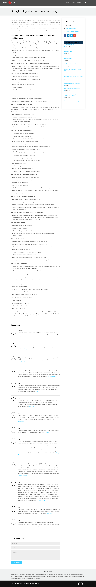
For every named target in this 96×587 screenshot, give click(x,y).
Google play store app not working (72, 83)
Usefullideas (21, 421)
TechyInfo (49, 513)
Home (67, 2)
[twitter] (82, 583)
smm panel (28, 336)
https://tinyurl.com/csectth (72, 31)
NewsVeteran (42, 500)
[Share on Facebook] (65, 35)
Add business (89, 2)
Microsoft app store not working (72, 88)
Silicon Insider (21, 528)
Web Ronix (46, 432)
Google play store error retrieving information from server (72, 70)
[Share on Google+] (74, 35)
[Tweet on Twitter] (71, 35)
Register (79, 2)
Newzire (38, 391)
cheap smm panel (28, 349)
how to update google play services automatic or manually (73, 94)
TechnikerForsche (22, 475)
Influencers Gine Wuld (53, 376)
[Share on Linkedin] (68, 35)
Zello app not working (69, 44)
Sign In (73, 2)
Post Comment (16, 562)
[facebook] (78, 583)
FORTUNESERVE (25, 583)
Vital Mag (31, 406)
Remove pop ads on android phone (73, 101)
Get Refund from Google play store (72, 64)
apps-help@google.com (71, 28)
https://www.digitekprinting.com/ (26, 362)
